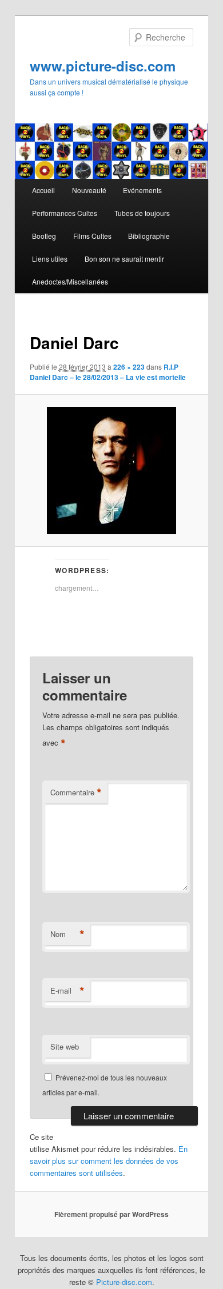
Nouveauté (89, 190)
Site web (64, 1046)
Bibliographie (149, 236)
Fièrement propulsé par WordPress (111, 1214)
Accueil (43, 190)
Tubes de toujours (142, 213)
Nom (67, 934)
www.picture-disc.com (103, 65)
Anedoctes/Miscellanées (70, 281)
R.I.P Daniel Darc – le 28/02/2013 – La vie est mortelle (108, 372)
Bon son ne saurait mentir (124, 258)
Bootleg (44, 236)
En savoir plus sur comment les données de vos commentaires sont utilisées (109, 1160)
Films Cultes (92, 236)
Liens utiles (49, 258)
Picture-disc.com (124, 1281)
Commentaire (76, 792)
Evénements (142, 190)
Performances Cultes (64, 213)
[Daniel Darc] (111, 470)
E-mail (67, 991)
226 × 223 (129, 367)
